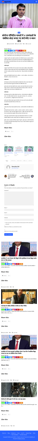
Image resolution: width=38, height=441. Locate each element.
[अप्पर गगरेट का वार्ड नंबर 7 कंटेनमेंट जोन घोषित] (18, 149)
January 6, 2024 (5, 287)
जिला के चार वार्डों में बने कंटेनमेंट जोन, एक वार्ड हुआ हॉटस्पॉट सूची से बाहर (8, 153)
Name (5, 207)
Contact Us (13, 433)
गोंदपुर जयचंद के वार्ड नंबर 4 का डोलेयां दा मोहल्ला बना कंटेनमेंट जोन (28, 153)
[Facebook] (10, 50)
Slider (34, 433)
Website (6, 217)
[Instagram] (17, 50)
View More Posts (15, 168)
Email (5, 212)
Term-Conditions (15, 434)
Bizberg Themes (21, 438)
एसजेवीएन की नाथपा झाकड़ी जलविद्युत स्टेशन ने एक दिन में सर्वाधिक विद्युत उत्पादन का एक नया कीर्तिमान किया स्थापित (18, 352)
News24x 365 (11, 43)
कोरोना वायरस (19, 160)
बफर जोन (30, 160)
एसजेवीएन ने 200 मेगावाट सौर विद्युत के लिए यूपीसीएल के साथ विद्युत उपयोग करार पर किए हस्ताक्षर (19, 259)
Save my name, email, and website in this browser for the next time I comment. (19, 223)
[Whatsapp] (6, 50)
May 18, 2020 (5, 332)
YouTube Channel (23, 434)
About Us (4, 433)
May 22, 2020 (19, 43)
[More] (24, 50)
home (18, 433)
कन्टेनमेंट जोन (13, 160)
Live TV (22, 433)
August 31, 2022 (5, 380)
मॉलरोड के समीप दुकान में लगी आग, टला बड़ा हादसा (13, 399)
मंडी (19, 32)
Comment (6, 190)
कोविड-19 (25, 160)
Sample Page (28, 433)
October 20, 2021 (6, 425)
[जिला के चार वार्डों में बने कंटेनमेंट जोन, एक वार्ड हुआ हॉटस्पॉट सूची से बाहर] (8, 149)
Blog (9, 433)
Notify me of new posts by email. (11, 231)
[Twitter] (13, 50)
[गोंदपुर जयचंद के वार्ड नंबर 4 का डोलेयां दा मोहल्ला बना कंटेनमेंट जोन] (28, 149)
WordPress (31, 437)
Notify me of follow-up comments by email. (13, 226)
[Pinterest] (21, 50)
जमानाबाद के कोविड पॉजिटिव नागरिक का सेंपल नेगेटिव (14, 306)
